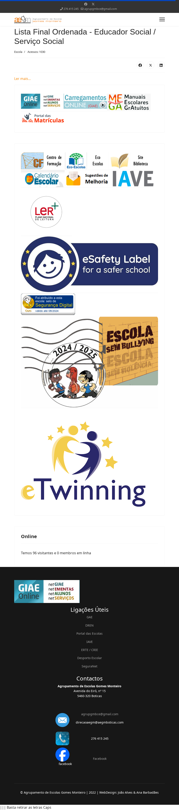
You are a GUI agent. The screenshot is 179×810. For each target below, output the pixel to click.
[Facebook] (85, 4)
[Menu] (162, 19)
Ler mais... (22, 78)
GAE (90, 617)
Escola (18, 52)
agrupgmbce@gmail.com (100, 9)
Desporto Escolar (89, 658)
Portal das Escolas (89, 633)
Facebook (100, 758)
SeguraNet (89, 666)
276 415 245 (71, 9)
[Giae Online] (89, 591)
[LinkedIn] (161, 65)
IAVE (89, 642)
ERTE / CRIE (89, 650)
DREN (89, 625)
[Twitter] (93, 4)
